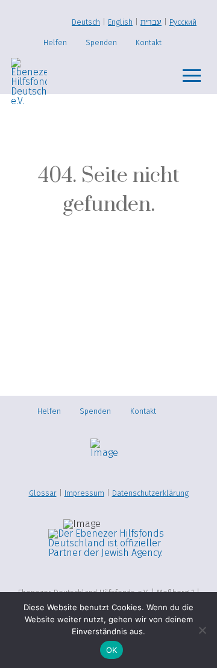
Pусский (183, 22)
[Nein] (202, 630)
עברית (151, 22)
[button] (191, 75)
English (120, 22)
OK (112, 650)
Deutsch (86, 22)
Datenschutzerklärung (150, 493)
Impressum (84, 493)
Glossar (43, 493)
